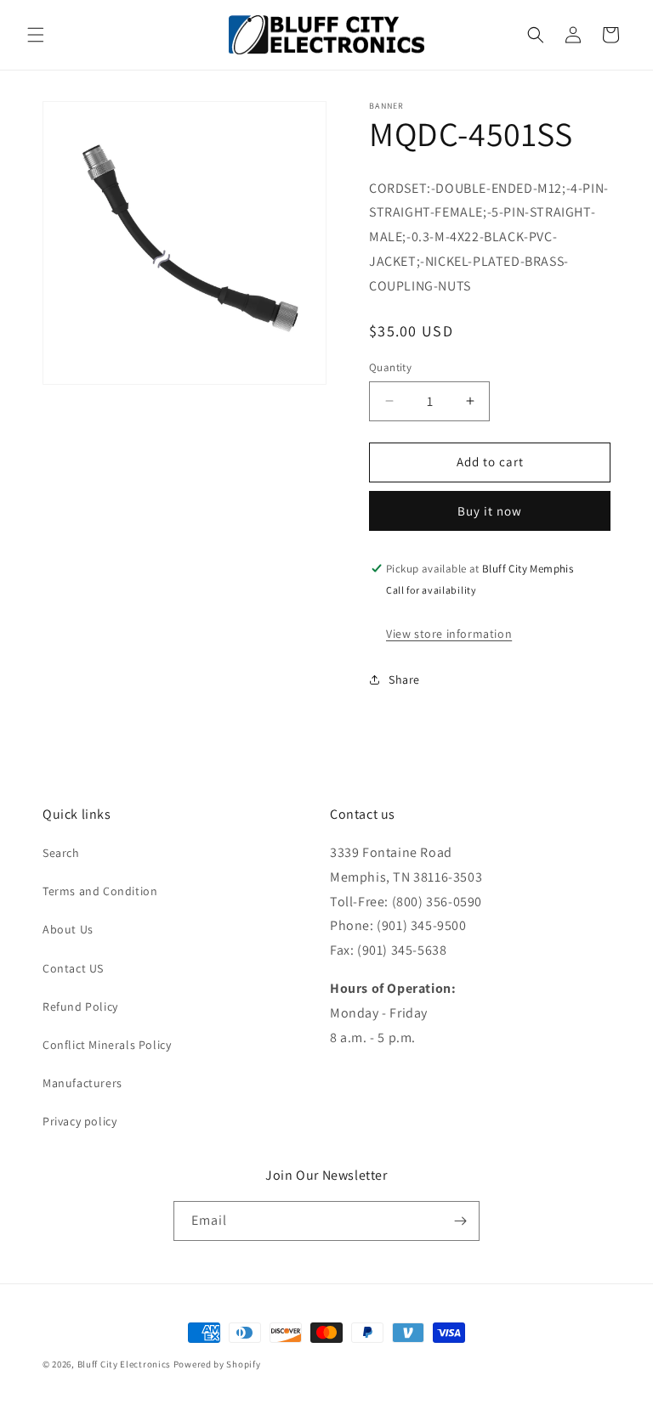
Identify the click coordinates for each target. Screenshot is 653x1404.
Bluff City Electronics (125, 1364)
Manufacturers (82, 1083)
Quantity (390, 367)
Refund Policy (80, 1006)
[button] (35, 35)
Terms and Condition (100, 891)
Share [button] (404, 679)
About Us (68, 929)
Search (61, 852)
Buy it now (489, 511)
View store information (449, 633)
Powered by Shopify (217, 1364)
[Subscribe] (460, 1221)
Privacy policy (79, 1121)
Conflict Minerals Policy (107, 1044)
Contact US (73, 968)
